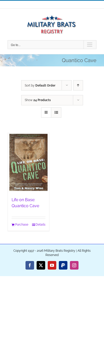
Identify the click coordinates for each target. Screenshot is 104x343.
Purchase (21, 224)
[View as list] (56, 112)
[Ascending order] (78, 85)
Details (40, 224)
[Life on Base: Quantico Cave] (28, 162)
